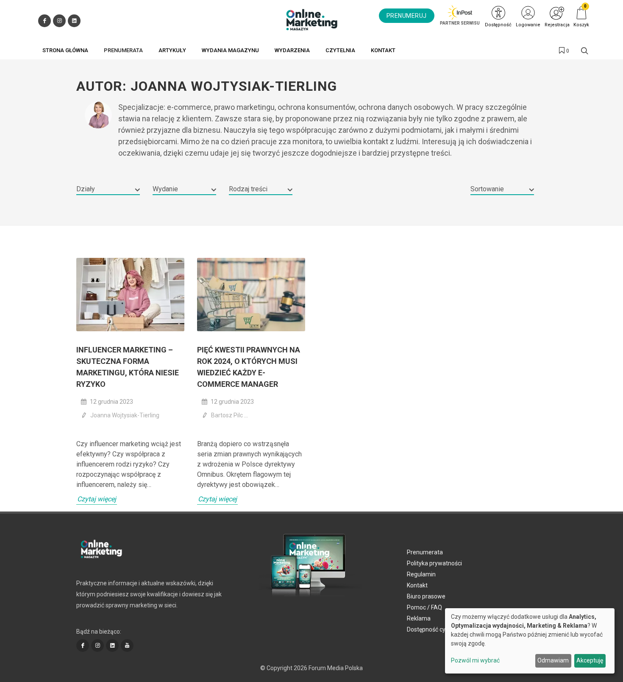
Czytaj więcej (96, 499)
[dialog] (530, 641)
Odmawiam (553, 660)
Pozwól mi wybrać (475, 660)
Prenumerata (425, 552)
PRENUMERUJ (407, 15)
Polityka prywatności (434, 563)
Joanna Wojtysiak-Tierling (124, 415)
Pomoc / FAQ (424, 607)
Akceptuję (589, 660)
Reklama (419, 618)
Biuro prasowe (426, 596)
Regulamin (421, 574)
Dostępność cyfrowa (434, 629)
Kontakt (417, 585)
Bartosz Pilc (227, 415)
